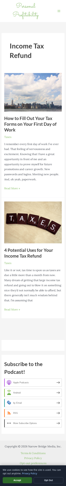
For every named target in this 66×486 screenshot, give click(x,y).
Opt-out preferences (33, 463)
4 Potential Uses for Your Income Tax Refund (28, 253)
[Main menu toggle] (59, 11)
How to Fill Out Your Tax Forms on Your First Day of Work (30, 124)
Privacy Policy (33, 458)
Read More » (12, 188)
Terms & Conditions (33, 453)
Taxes (7, 137)
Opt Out (48, 480)
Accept (17, 480)
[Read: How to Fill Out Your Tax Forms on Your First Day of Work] (33, 92)
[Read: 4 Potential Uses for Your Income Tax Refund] (33, 222)
